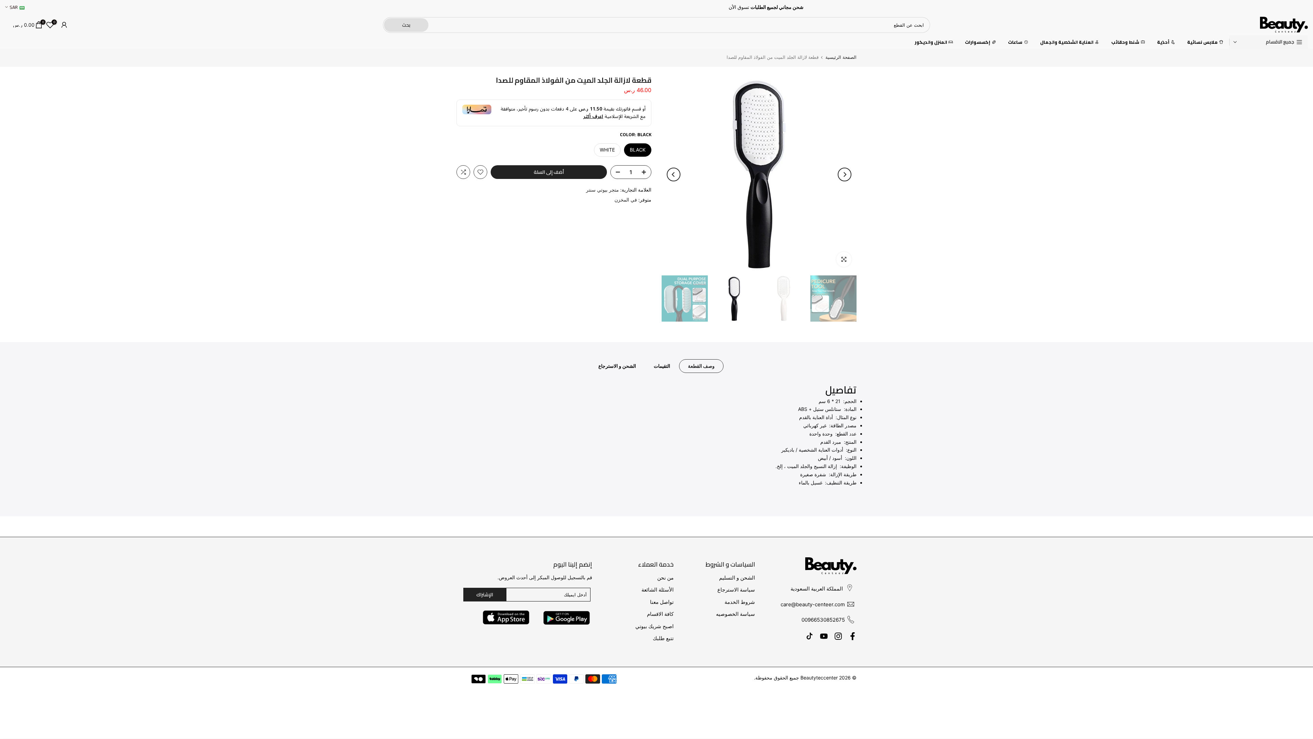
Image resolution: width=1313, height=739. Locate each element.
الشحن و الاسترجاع (617, 366)
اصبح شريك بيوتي (654, 626)
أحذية (1163, 42)
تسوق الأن (739, 7)
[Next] (673, 174)
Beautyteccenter (819, 677)
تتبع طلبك (663, 638)
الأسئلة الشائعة (657, 589)
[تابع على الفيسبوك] (853, 636)
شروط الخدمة (740, 602)
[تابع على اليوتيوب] (824, 636)
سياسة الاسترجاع (736, 589)
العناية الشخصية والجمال (1066, 42)
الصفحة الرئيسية (841, 57)
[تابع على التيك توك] (809, 636)
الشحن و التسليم (737, 577)
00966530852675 (823, 620)
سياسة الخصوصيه (735, 614)
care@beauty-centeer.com (813, 604)
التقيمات (662, 366)
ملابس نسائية (1202, 42)
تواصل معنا (662, 602)
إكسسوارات (977, 42)
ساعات (1015, 42)
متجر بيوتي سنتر (602, 190)
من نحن (665, 577)
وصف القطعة (701, 366)
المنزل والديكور (931, 42)
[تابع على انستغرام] (838, 636)
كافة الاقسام (660, 614)
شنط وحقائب (1125, 42)
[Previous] (844, 174)
